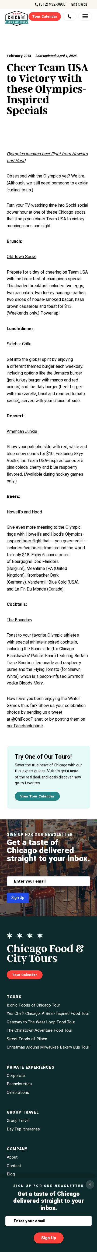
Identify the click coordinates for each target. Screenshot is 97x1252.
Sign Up (17, 898)
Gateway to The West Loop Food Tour (41, 1022)
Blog (11, 1174)
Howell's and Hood (24, 512)
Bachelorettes (19, 1084)
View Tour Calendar (37, 796)
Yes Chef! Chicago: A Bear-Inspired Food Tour (48, 1013)
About (12, 1157)
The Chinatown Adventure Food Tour (39, 1030)
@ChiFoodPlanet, (27, 719)
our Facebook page (25, 726)
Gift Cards (79, 4)
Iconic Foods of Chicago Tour (33, 1005)
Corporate (16, 1075)
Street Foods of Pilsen (27, 1039)
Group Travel (18, 1120)
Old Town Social (21, 257)
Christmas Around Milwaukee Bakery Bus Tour (48, 1047)
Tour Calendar (44, 16)
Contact (14, 1166)
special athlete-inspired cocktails (46, 642)
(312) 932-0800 (52, 4)
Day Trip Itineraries (23, 1129)
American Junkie (22, 431)
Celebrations (18, 1092)
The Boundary (19, 620)
